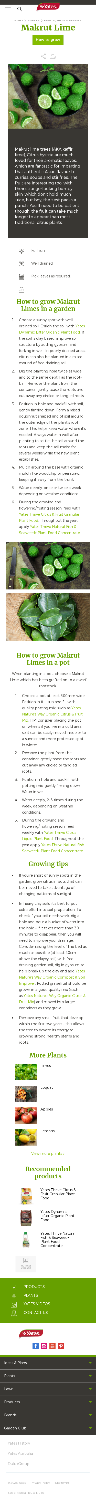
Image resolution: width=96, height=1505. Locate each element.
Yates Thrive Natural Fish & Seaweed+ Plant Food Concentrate (58, 1239)
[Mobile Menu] (8, 9)
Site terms (62, 1483)
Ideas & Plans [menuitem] (15, 1363)
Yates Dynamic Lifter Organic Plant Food (57, 1215)
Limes (45, 1065)
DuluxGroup (18, 1463)
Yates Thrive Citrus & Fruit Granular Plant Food (58, 1194)
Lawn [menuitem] (9, 1389)
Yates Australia (20, 1453)
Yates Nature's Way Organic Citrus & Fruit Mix (52, 714)
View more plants (46, 1153)
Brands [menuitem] (10, 1415)
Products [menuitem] (12, 1402)
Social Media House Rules (26, 1493)
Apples (46, 1109)
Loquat (46, 1087)
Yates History (19, 1443)
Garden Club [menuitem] (15, 1428)
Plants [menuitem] (9, 1376)
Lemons (47, 1131)
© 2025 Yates (17, 1483)
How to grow (48, 40)
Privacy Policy (40, 1483)
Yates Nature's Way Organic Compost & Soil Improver (52, 977)
